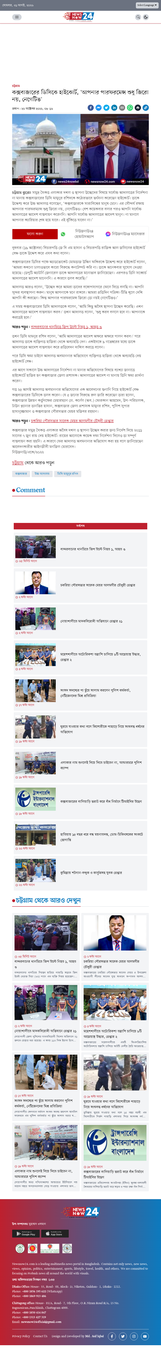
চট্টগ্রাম (16, 86)
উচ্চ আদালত (42, 474)
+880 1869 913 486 (34, 1296)
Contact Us (40, 1336)
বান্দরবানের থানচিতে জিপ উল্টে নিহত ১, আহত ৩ (66, 327)
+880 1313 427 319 (34, 1317)
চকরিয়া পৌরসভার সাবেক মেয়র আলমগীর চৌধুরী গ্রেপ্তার (72, 421)
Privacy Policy (21, 1336)
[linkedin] (114, 108)
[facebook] (91, 108)
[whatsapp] (130, 108)
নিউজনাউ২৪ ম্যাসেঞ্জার (128, 234)
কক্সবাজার (21, 474)
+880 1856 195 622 (34, 1291)
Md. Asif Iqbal (94, 1336)
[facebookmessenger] (98, 108)
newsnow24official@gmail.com (41, 1322)
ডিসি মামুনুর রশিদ (67, 474)
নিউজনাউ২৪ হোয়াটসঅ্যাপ (84, 234)
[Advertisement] (80, 52)
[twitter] (106, 108)
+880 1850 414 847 (34, 1313)
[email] (122, 108)
